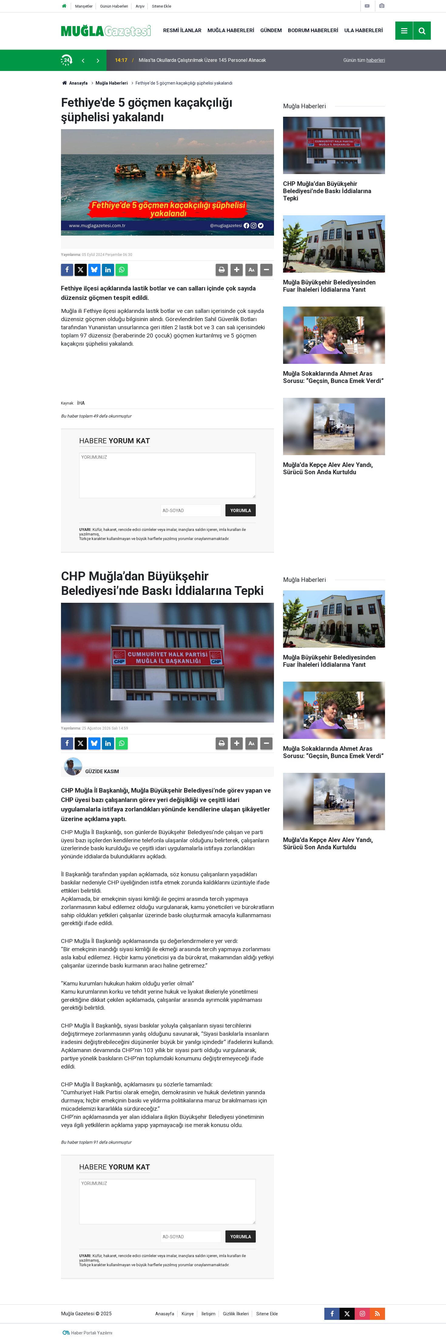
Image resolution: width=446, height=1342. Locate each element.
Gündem (271, 30)
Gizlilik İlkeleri (236, 1314)
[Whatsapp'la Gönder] (122, 270)
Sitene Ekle (161, 6)
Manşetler (84, 6)
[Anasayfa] (64, 6)
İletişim (208, 1314)
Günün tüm (364, 60)
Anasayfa (78, 83)
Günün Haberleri (114, 6)
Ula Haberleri (363, 30)
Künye (188, 1314)
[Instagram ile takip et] (362, 1314)
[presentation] (82, 60)
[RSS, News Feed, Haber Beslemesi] (377, 1314)
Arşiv (140, 6)
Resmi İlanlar (182, 30)
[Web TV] (367, 6)
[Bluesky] (94, 270)
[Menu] (404, 31)
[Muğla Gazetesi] (106, 30)
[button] (237, 270)
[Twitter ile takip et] (347, 1314)
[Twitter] (81, 270)
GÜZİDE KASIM (102, 771)
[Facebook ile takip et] (332, 1314)
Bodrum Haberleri (313, 30)
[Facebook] (67, 270)
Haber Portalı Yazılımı (91, 1332)
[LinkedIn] (108, 270)
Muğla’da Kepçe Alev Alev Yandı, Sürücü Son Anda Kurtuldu (200, 60)
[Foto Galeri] (381, 6)
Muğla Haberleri (231, 30)
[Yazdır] (222, 270)
